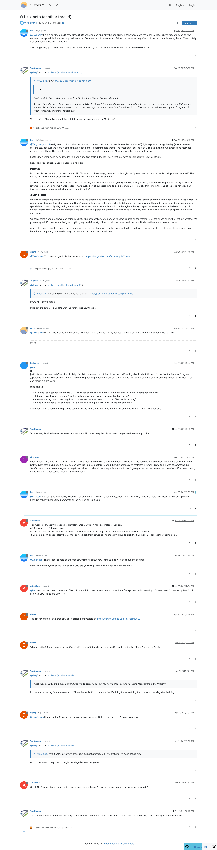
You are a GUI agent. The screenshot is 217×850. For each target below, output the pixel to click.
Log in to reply (189, 23)
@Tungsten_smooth (45, 140)
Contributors (127, 843)
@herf (45, 363)
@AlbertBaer (43, 555)
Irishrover (34, 363)
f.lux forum (37, 5)
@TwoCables (40, 80)
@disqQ (47, 68)
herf (32, 30)
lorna (32, 328)
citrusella (34, 457)
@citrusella (42, 492)
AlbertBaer (35, 520)
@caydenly (42, 31)
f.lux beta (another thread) (60, 675)
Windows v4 (30, 22)
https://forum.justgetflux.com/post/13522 (118, 618)
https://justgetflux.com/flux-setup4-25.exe (107, 256)
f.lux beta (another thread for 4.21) (64, 72)
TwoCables (35, 68)
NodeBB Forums (110, 843)
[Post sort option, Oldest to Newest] (177, 23)
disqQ (33, 252)
